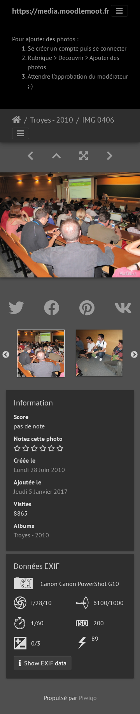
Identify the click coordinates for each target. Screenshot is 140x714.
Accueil (16, 120)
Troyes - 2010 (51, 120)
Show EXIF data (44, 663)
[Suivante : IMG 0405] (109, 155)
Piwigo (88, 698)
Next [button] (134, 355)
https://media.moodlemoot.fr (60, 11)
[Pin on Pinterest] (89, 308)
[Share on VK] (123, 308)
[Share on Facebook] (54, 308)
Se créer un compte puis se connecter (77, 48)
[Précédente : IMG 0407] (30, 155)
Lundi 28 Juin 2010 (39, 470)
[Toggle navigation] (119, 11)
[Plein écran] (83, 155)
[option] (41, 353)
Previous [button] (6, 355)
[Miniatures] (56, 155)
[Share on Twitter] (18, 308)
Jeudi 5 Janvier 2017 (41, 491)
